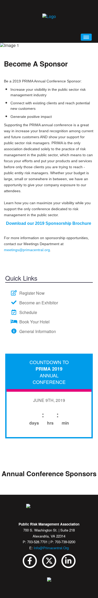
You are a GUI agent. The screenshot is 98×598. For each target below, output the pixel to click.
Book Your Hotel (33, 322)
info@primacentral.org (51, 547)
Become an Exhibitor (37, 303)
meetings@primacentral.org (27, 250)
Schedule (27, 312)
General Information (36, 331)
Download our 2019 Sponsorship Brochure (49, 223)
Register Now (31, 293)
